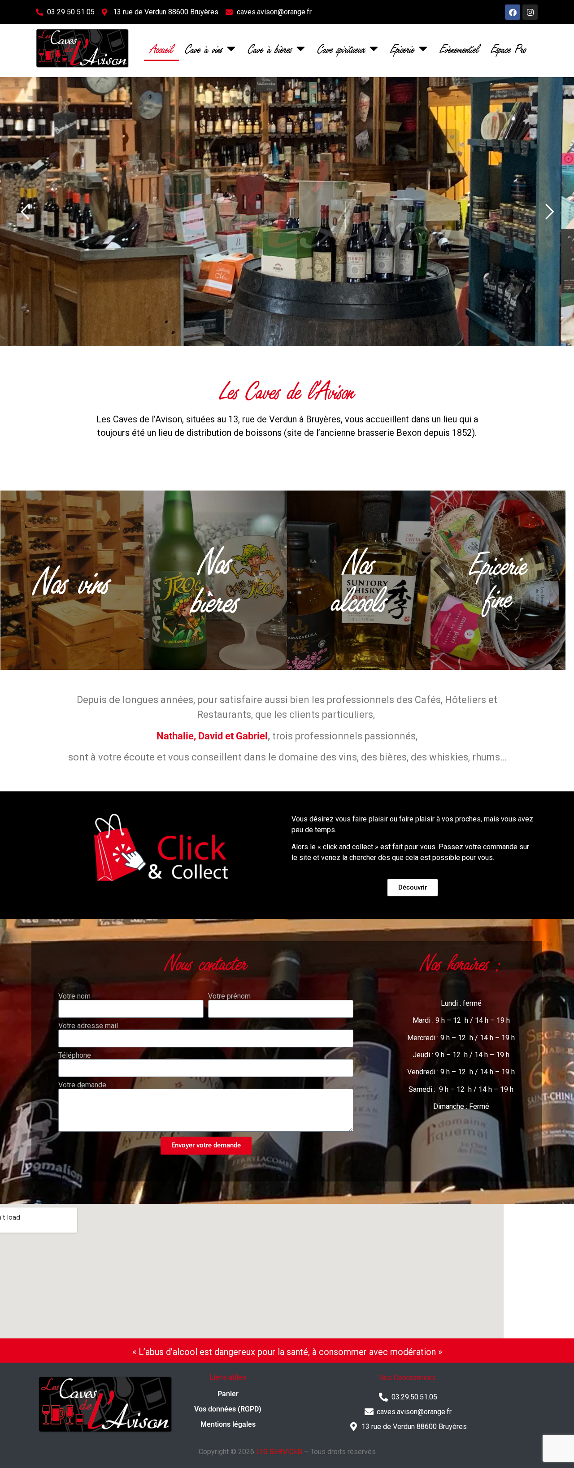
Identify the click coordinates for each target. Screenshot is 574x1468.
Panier (228, 1394)
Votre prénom (229, 996)
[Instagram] (530, 12)
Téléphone (74, 1055)
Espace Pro (508, 48)
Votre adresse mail (88, 1025)
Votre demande (82, 1085)
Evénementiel (459, 48)
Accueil (161, 48)
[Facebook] (512, 12)
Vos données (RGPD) (227, 1409)
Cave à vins (203, 48)
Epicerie (402, 48)
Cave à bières (270, 48)
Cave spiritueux (341, 48)
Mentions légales (228, 1424)
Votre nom (74, 996)
